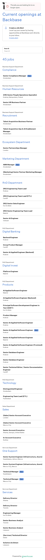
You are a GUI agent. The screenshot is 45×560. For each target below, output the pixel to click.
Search (6, 48)
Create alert (13, 38)
